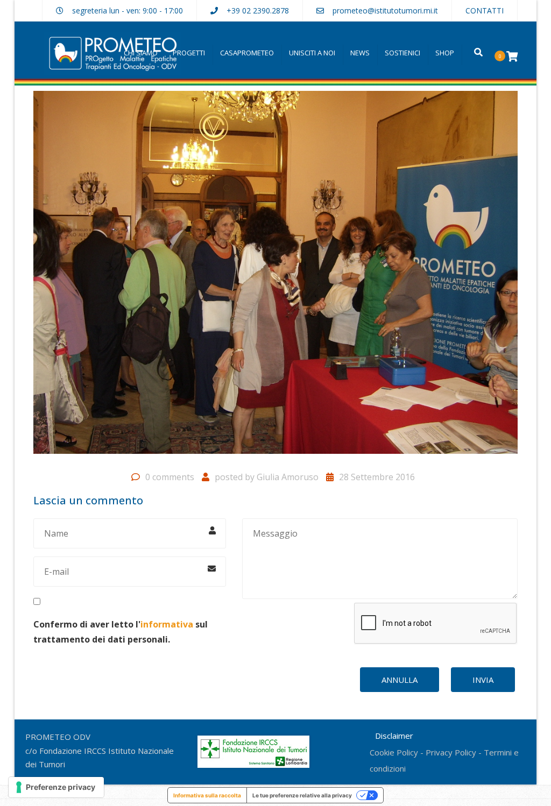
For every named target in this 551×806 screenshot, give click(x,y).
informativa (166, 624)
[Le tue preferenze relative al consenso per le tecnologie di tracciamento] (56, 787)
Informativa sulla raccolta (207, 795)
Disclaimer (394, 735)
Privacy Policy (451, 752)
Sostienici (402, 53)
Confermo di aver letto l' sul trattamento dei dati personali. (120, 631)
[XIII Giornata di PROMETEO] (275, 277)
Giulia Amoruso (288, 477)
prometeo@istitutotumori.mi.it (385, 10)
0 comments (169, 477)
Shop (444, 53)
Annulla (400, 679)
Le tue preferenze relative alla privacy (302, 795)
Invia (482, 679)
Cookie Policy (394, 752)
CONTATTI (484, 10)
